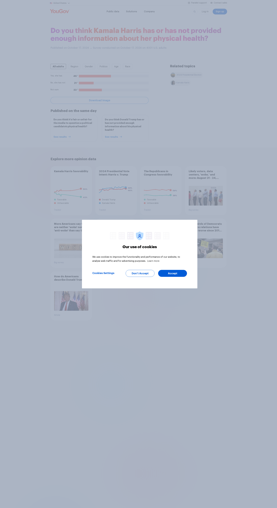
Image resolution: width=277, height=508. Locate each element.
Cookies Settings (103, 273)
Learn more (153, 261)
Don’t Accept (140, 273)
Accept (172, 273)
